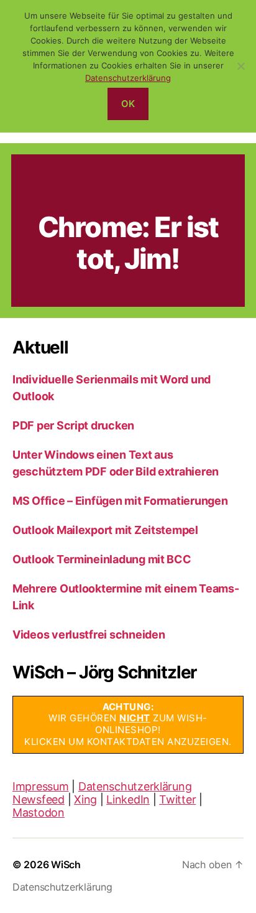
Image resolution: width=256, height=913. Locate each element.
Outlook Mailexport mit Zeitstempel (105, 529)
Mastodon (38, 812)
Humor (98, 192)
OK (128, 104)
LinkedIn (128, 799)
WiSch (66, 864)
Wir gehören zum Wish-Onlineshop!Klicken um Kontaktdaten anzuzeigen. (127, 724)
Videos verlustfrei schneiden (88, 634)
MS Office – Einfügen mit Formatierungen (119, 500)
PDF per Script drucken (73, 425)
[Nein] (240, 66)
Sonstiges (148, 192)
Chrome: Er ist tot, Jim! (128, 243)
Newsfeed (38, 799)
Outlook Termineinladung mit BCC (101, 559)
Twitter (177, 799)
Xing (85, 799)
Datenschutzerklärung (135, 786)
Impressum (40, 786)
